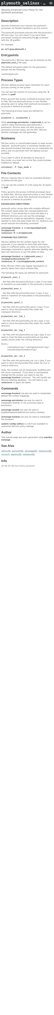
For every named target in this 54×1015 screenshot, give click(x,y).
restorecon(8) (44, 451)
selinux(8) (6, 451)
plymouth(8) (17, 451)
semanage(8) (31, 451)
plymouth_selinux (24, 3)
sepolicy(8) (16, 454)
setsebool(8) (29, 454)
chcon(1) (5, 454)
